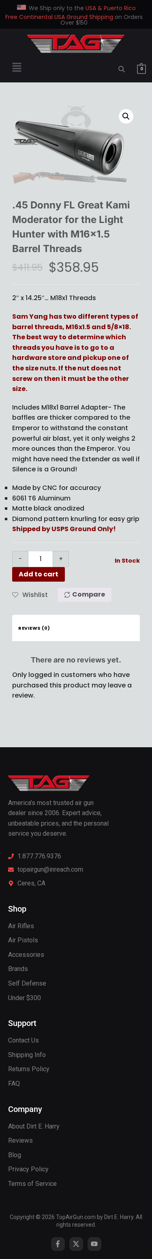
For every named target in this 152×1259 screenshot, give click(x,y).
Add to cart (38, 574)
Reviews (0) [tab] (34, 628)
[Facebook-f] (58, 1244)
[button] (17, 68)
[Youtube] (94, 1244)
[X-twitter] (76, 1244)
